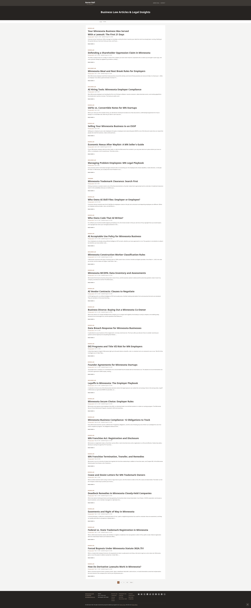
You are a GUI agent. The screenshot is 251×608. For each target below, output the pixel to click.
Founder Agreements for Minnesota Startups (112, 364)
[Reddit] (162, 594)
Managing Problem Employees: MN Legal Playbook (116, 162)
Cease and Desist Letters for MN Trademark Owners (116, 474)
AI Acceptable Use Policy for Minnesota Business (114, 236)
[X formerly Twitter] (144, 594)
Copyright (121, 595)
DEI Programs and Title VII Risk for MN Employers (115, 346)
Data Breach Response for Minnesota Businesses (114, 328)
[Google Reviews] (159, 594)
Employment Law (92, 68)
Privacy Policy (134, 604)
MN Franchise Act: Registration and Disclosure (113, 438)
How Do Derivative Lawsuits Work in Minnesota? (114, 566)
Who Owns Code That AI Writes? (105, 217)
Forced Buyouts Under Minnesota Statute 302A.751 (116, 548)
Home (101, 21)
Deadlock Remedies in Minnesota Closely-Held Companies (120, 493)
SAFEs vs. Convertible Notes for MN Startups (112, 107)
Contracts (131, 593)
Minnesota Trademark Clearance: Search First (113, 181)
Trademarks (114, 595)
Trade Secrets (131, 595)
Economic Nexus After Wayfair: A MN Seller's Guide (116, 144)
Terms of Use (122, 604)
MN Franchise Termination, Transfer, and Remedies (116, 456)
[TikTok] (150, 594)
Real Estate (131, 597)
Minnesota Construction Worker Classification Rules (116, 254)
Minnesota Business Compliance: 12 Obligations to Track (119, 419)
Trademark (90, 178)
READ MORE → (91, 44)
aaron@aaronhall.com (90, 597)
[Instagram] (153, 594)
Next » (131, 582)
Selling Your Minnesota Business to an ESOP (112, 126)
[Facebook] (156, 594)
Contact (163, 3)
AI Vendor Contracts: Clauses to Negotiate (111, 291)
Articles (113, 599)
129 (127, 582)
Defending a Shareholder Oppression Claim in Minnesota (119, 52)
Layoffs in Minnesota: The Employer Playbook (113, 383)
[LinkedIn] (147, 594)
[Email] (139, 594)
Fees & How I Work (123, 599)
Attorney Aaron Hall (89, 593)
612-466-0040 (88, 595)
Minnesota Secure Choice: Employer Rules (111, 401)
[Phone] (164, 594)
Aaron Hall (156, 3)
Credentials (131, 599)
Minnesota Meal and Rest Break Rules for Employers (116, 71)
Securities (121, 597)
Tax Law (113, 597)
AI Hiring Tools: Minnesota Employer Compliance (114, 89)
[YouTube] (141, 594)
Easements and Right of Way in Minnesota (111, 511)
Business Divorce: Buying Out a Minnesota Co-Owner (117, 309)
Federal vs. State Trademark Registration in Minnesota (118, 529)
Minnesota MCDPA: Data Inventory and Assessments (117, 272)
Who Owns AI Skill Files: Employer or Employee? (114, 199)
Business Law (91, 28)
